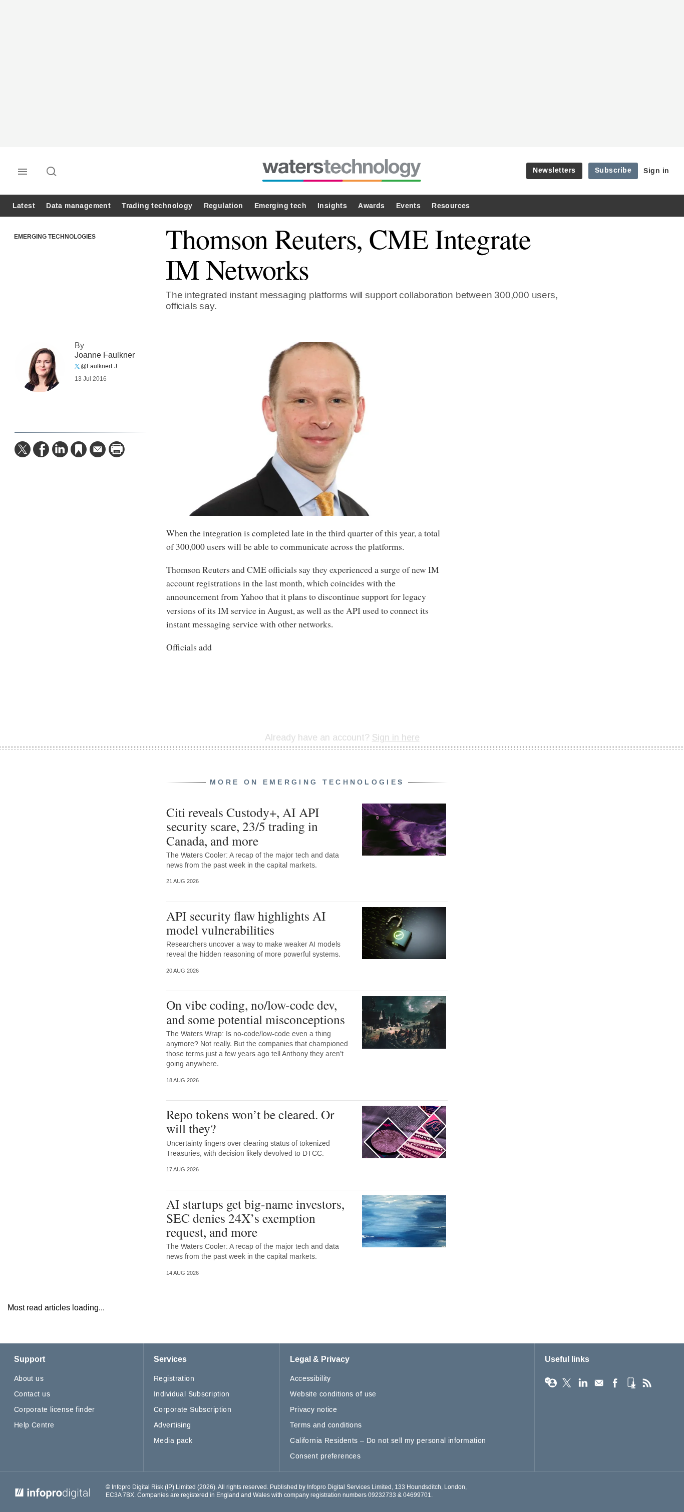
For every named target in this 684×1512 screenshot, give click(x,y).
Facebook (615, 1383)
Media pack (173, 1440)
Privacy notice (313, 1409)
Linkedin (583, 1383)
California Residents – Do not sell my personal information (388, 1440)
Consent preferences (325, 1456)
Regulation (223, 206)
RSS (647, 1383)
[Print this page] (117, 449)
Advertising (172, 1425)
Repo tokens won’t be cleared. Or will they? (250, 1121)
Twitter (567, 1383)
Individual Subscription (192, 1394)
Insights (332, 206)
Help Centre (34, 1425)
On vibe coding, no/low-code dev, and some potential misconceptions (255, 1012)
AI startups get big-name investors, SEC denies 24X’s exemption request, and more (255, 1218)
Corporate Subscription (192, 1409)
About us (29, 1378)
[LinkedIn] (60, 449)
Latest (24, 206)
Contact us (32, 1394)
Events (408, 206)
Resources (451, 206)
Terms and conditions (326, 1425)
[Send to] (98, 449)
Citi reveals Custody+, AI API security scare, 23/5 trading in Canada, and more (242, 826)
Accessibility (310, 1378)
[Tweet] (23, 449)
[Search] (52, 172)
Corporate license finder (54, 1409)
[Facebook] (41, 449)
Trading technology (157, 206)
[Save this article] (79, 449)
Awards (371, 206)
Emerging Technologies (55, 237)
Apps (631, 1383)
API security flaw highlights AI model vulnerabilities (246, 923)
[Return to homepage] (342, 181)
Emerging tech (280, 206)
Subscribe (613, 170)
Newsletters (554, 170)
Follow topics (551, 1383)
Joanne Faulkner (105, 355)
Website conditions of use (333, 1394)
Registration (174, 1378)
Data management (78, 206)
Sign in (656, 171)
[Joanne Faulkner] (40, 367)
